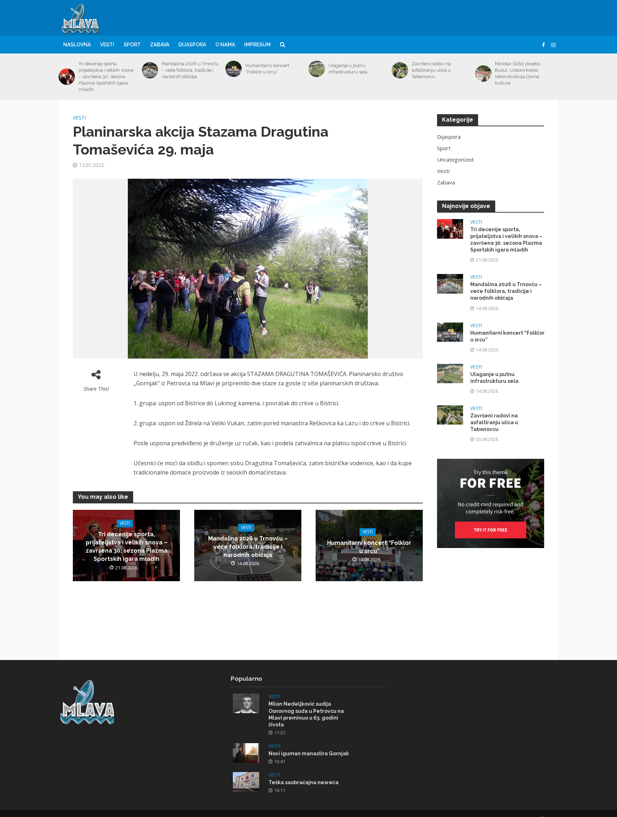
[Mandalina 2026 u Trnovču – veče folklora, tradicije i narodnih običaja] (150, 70)
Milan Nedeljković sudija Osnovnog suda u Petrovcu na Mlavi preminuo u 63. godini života (306, 714)
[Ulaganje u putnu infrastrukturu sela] (316, 69)
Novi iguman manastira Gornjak (309, 753)
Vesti (107, 44)
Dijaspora (192, 44)
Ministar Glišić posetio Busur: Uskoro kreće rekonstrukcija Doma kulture (517, 73)
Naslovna (77, 44)
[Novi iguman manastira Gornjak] (246, 752)
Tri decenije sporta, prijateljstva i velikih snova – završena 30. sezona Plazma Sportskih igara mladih (106, 76)
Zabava (159, 44)
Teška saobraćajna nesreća (303, 782)
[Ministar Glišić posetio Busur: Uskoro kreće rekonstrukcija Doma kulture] (483, 73)
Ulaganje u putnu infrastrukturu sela (347, 69)
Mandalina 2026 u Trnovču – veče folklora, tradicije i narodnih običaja (190, 70)
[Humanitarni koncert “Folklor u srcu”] (233, 69)
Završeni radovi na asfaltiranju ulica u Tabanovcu (431, 70)
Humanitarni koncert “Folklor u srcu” (267, 69)
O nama (225, 44)
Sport (132, 44)
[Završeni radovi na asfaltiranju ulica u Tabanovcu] (400, 70)
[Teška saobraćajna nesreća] (246, 781)
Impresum (257, 44)
